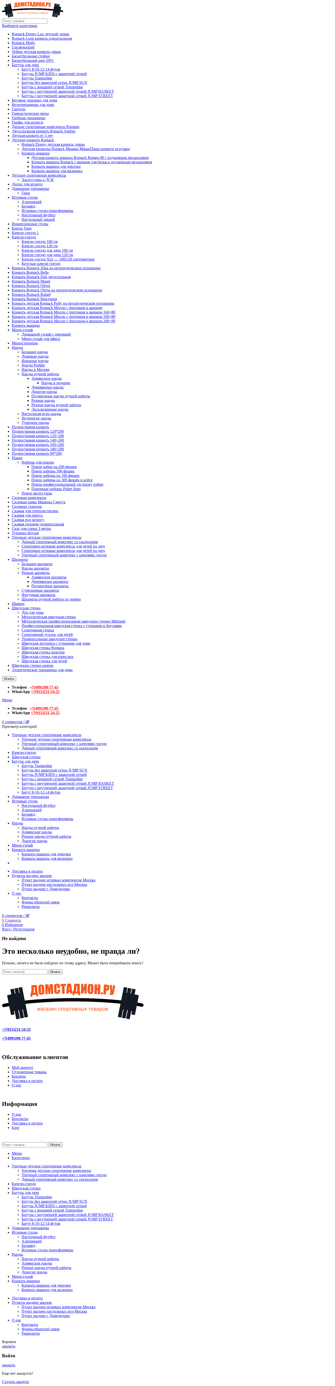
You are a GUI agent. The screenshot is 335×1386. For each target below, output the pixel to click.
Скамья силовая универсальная (38, 524)
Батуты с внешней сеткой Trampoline (52, 87)
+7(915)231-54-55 (45, 692)
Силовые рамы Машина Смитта (38, 502)
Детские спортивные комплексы (39, 175)
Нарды (17, 347)
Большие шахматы (37, 564)
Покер (17, 458)
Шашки (18, 603)
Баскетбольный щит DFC (33, 60)
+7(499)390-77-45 (44, 687)
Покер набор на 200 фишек (54, 467)
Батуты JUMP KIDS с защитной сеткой (54, 74)
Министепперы (25, 343)
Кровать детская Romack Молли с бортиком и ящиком (57, 308)
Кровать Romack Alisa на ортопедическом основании (56, 268)
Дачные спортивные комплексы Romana (45, 127)
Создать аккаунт (15, 1382)
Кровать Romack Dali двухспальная (41, 277)
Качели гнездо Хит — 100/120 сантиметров (58, 259)
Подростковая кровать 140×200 (38, 440)
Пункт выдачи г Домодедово (46, 889)
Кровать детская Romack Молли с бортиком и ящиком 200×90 (63, 321)
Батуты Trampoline (37, 78)
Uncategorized (23, 47)
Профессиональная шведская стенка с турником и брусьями (72, 626)
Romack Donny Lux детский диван (40, 34)
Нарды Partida (33, 365)
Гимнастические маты (30, 113)
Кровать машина (36, 153)
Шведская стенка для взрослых (48, 656)
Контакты (30, 898)
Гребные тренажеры (28, 118)
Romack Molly (23, 43)
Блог (16, 1127)
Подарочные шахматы (50, 586)
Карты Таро (22, 228)
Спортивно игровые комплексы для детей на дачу (63, 546)
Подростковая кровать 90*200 (37, 453)
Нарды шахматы (35, 568)
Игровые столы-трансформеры (47, 211)
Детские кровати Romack (33, 140)
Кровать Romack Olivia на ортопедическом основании (57, 290)
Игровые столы (25, 197)
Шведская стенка (26, 608)
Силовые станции (27, 506)
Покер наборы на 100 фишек (55, 475)
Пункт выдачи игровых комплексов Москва (58, 880)
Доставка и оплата (27, 1081)
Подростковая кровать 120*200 (38, 431)
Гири (26, 193)
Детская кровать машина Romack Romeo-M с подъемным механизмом (90, 158)
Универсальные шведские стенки (49, 639)
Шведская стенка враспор (43, 652)
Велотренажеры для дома (33, 105)
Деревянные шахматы (49, 581)
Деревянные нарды (47, 387)
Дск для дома (33, 612)
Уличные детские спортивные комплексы (46, 537)
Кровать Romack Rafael (31, 294)
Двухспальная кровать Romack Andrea (43, 131)
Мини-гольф (22, 330)
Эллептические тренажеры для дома (42, 670)
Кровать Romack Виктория (34, 299)
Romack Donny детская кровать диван (53, 144)
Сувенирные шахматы (40, 590)
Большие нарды (35, 352)
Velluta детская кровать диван (36, 52)
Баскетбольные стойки (31, 56)
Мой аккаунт (22, 1067)
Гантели (19, 109)
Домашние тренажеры (30, 188)
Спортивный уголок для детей (47, 634)
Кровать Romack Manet (31, 281)
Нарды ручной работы (40, 374)
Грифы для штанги (27, 122)
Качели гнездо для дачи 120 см (47, 255)
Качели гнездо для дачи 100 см (47, 250)
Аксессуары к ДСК (38, 180)
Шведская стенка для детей (44, 661)
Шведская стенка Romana (43, 648)
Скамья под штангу (28, 520)
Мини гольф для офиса (41, 339)
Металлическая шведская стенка (49, 617)
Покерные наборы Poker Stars (56, 489)
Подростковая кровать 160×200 (38, 445)
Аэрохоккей (32, 202)
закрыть (8, 1346)
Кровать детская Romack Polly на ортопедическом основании (63, 303)
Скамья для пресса (27, 515)
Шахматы (20, 559)
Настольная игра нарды (41, 414)
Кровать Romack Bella (30, 272)
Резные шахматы (36, 573)
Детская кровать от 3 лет (32, 135)
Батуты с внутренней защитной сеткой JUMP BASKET (68, 91)
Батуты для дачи (25, 65)
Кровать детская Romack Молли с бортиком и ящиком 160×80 (63, 312)
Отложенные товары (29, 1072)
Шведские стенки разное (32, 665)
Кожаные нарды (35, 361)
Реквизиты (31, 906)
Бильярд (28, 206)
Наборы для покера (38, 462)
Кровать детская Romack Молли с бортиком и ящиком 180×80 (63, 316)
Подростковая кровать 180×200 (38, 449)
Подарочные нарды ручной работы (60, 396)
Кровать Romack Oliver (31, 286)
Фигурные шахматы (38, 595)
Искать (9, 678)
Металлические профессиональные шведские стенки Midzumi (73, 621)
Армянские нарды (46, 378)
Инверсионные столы (30, 224)
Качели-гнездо (24, 237)
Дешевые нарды (35, 356)
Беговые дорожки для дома (34, 100)
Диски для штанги (27, 184)
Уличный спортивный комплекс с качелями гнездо (64, 555)
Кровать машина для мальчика (56, 171)
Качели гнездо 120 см (40, 246)
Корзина (19, 1076)
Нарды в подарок (55, 383)
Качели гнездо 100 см (40, 241)
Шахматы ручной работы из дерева (51, 599)
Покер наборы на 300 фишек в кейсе (62, 480)
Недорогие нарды (36, 418)
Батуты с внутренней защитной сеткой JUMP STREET (67, 96)
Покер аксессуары (37, 493)
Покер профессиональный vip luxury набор (67, 484)
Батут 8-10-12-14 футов (41, 69)
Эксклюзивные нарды (49, 409)
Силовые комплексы (29, 498)
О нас (16, 1085)
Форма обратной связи (41, 902)
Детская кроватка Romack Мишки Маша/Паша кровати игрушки (76, 149)
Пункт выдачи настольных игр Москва (54, 884)
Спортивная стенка (38, 630)
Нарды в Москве (36, 369)
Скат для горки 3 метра (31, 528)
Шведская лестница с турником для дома (56, 643)
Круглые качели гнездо (41, 264)
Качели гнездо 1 (25, 233)
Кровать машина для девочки (56, 166)
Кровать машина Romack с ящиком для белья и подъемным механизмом (91, 162)
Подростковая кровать (30, 427)
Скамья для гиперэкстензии (35, 511)
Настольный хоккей (38, 219)
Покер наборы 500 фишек (53, 471)
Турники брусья (25, 533)
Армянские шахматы (48, 577)
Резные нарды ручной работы (56, 405)
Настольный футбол (38, 215)
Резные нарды (43, 400)
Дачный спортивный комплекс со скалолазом (60, 542)
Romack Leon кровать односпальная (42, 38)
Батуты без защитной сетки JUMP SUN (54, 82)
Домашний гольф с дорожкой (46, 334)
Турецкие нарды (35, 422)
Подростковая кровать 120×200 (38, 436)
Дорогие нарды (44, 392)
